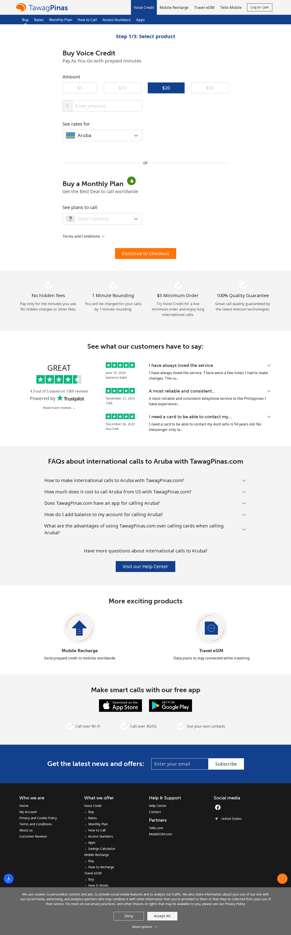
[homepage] (43, 7)
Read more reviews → (59, 407)
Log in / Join (260, 7)
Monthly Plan (60, 19)
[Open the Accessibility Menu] (8, 878)
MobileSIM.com (160, 834)
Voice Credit (93, 805)
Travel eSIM (211, 650)
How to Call (87, 19)
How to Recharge (101, 867)
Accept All (162, 915)
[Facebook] (219, 807)
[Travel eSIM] (211, 628)
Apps (140, 19)
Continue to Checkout (145, 253)
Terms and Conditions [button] (82, 236)
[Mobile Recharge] (79, 628)
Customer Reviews (33, 836)
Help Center (157, 805)
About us (26, 830)
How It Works (98, 885)
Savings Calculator (101, 848)
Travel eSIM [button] (204, 7)
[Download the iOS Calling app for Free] (120, 705)
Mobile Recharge (80, 650)
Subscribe (226, 764)
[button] (144, 7)
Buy (91, 812)
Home (23, 805)
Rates (39, 19)
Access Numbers (117, 19)
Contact (155, 812)
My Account (28, 812)
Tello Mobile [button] (231, 7)
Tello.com (156, 828)
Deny (128, 915)
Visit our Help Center (145, 566)
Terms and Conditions (35, 824)
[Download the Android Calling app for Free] (170, 705)
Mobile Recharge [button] (174, 7)
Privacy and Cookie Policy (38, 818)
